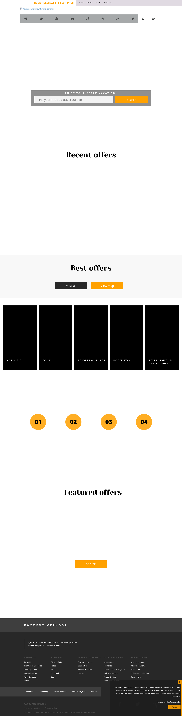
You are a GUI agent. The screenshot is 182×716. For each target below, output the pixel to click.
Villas (98, 3)
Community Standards (33, 666)
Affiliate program (138, 666)
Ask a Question (30, 677)
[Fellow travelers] (102, 20)
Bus (52, 677)
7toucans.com (39, 703)
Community (109, 662)
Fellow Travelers (110, 673)
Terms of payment (85, 662)
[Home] (25, 20)
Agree (174, 707)
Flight (81, 3)
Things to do (109, 666)
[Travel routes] (87, 20)
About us (29, 691)
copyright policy (89, 712)
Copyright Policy (30, 673)
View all (71, 286)
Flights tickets (56, 662)
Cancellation (82, 666)
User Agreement (30, 669)
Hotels (90, 3)
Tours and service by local (114, 669)
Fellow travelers (60, 691)
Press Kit (27, 662)
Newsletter (135, 669)
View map (107, 286)
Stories (94, 691)
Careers (27, 680)
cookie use (176, 696)
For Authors (136, 677)
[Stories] (133, 20)
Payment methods (85, 669)
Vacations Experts (138, 662)
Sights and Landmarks (140, 673)
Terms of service (32, 708)
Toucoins (81, 673)
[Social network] (41, 20)
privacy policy (167, 693)
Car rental (107, 3)
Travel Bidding (110, 677)
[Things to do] (56, 20)
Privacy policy (51, 708)
